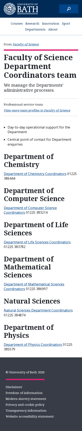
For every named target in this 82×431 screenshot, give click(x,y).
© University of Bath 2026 (25, 372)
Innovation (50, 23)
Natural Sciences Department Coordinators (38, 310)
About (53, 29)
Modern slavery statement (26, 399)
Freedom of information (24, 393)
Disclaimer (14, 387)
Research (32, 23)
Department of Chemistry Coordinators (35, 173)
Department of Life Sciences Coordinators (37, 242)
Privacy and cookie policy (25, 404)
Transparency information (26, 410)
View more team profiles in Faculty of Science (37, 110)
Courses (17, 23)
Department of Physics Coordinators (33, 344)
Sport (66, 23)
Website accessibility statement (30, 416)
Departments (35, 29)
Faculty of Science (26, 44)
